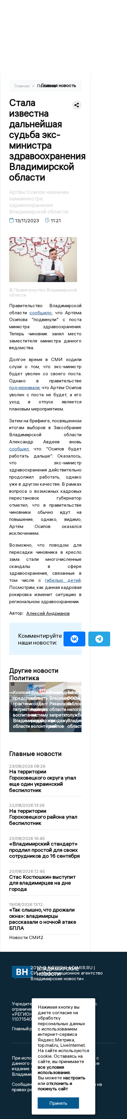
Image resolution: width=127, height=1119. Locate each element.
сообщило (41, 312)
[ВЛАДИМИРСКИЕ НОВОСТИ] (21, 973)
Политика (46, 85)
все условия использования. (54, 1069)
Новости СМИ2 (26, 937)
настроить (74, 1078)
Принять (58, 1103)
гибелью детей (63, 580)
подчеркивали (24, 387)
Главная (22, 85)
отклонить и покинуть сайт (55, 1085)
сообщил (19, 449)
